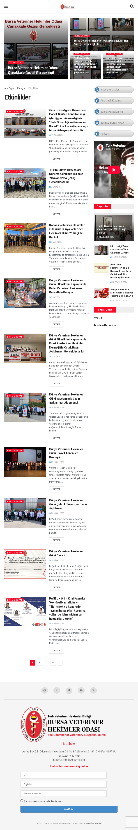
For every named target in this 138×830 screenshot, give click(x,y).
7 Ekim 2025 (56, 187)
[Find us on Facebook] (56, 690)
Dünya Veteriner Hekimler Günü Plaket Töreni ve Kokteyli (66, 453)
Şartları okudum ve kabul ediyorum (43, 801)
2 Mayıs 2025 (57, 357)
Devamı (58, 159)
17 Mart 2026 (81, 50)
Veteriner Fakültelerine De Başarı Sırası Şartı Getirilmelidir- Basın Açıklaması (120, 271)
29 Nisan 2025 (57, 408)
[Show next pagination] (60, 663)
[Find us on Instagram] (44, 690)
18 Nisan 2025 (57, 560)
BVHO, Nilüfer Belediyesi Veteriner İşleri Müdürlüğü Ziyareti (111, 229)
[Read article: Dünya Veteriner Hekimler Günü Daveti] (25, 564)
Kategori (21, 88)
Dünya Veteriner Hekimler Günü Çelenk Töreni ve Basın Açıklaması (68, 504)
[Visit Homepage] (69, 6)
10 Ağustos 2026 (119, 257)
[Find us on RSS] (93, 690)
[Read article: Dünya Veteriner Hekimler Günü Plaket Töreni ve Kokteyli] (25, 462)
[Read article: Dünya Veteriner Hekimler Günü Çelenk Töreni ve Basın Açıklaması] (25, 513)
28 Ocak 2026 (114, 79)
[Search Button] (132, 6)
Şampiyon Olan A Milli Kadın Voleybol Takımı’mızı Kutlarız (121, 292)
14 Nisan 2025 (57, 624)
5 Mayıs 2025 (57, 297)
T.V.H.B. (98, 318)
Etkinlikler (33, 88)
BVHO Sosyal (16, 62)
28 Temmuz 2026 (119, 282)
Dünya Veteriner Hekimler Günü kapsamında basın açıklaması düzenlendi (66, 398)
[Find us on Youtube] (81, 690)
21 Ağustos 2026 (106, 237)
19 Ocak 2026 (57, 135)
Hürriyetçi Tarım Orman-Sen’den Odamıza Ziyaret (119, 249)
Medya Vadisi (94, 823)
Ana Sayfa (9, 88)
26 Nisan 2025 (57, 513)
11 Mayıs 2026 (16, 79)
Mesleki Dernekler (105, 325)
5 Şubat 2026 (81, 79)
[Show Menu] (6, 6)
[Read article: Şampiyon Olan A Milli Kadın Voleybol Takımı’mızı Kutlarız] (101, 293)
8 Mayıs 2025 (57, 242)
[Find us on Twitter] (69, 690)
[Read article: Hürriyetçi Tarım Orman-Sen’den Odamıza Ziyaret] (101, 250)
